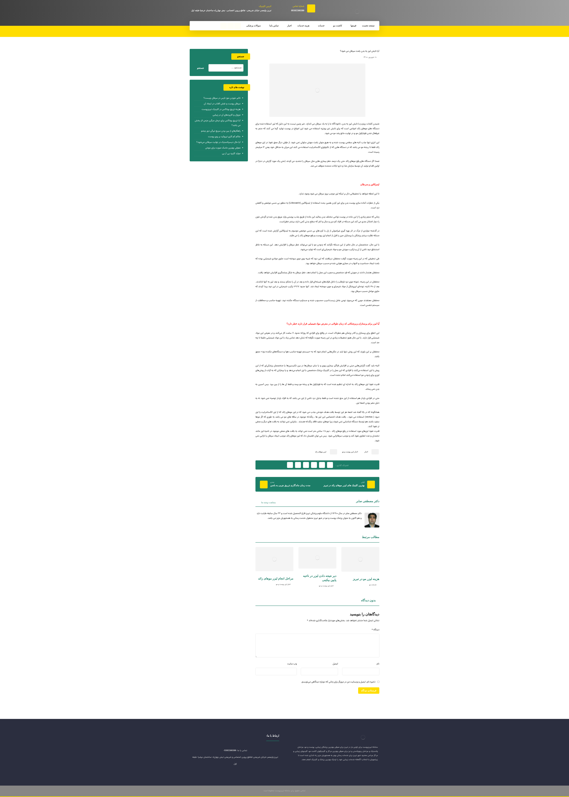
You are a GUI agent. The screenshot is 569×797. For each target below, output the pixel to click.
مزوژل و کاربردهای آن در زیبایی (226, 115)
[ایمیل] (357, 769)
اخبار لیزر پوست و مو (350, 452)
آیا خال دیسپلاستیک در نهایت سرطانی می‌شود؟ (218, 142)
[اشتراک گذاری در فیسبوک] (330, 465)
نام (378, 664)
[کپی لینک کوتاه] (290, 465)
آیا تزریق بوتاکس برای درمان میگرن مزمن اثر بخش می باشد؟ (217, 123)
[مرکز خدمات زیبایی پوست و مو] (357, 11)
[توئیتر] (230, 26)
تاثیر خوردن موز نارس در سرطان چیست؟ (221, 98)
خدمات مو (373, 585)
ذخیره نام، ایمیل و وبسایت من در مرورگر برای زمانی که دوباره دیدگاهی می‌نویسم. (338, 682)
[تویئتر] (369, 769)
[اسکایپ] (363, 769)
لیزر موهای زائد (320, 452)
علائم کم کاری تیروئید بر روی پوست (224, 137)
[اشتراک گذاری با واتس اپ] (298, 465)
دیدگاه (375, 630)
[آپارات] (223, 26)
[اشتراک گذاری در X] (322, 465)
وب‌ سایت (292, 664)
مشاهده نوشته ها (268, 502)
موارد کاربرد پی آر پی (231, 153)
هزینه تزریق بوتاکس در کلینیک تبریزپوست (221, 109)
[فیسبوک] (237, 26)
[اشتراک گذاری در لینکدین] (306, 465)
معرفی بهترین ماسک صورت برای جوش (222, 148)
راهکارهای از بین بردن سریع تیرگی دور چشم (220, 131)
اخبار (366, 452)
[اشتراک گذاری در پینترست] (314, 465)
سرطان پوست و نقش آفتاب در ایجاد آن (222, 104)
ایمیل (335, 664)
